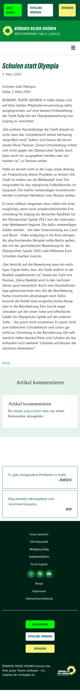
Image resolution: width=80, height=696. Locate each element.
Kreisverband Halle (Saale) (37, 34)
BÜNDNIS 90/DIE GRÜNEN (35, 28)
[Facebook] (40, 574)
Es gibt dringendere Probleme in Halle (40, 477)
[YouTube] (49, 574)
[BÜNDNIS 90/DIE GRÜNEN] (7, 30)
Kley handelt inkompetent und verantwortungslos (40, 504)
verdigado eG (26, 675)
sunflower (32, 670)
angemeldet (32, 411)
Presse (6, 363)
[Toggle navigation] (73, 47)
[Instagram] (31, 574)
